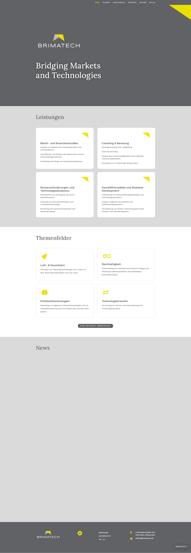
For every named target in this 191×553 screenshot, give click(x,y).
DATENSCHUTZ (105, 536)
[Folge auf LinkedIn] (80, 533)
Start (97, 2)
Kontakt (142, 2)
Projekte (106, 2)
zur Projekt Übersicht (95, 326)
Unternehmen (119, 2)
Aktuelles (132, 2)
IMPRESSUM (103, 532)
